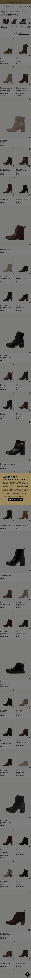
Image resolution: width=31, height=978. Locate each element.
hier (22, 492)
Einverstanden (15, 499)
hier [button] (11, 494)
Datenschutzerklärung (18, 496)
